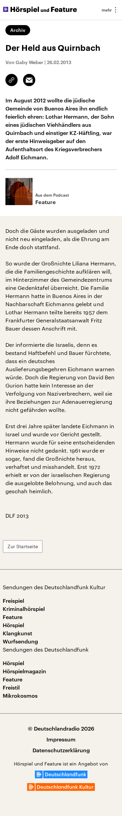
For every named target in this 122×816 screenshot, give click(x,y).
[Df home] (61, 776)
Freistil (11, 687)
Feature (12, 617)
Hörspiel (13, 625)
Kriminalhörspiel (24, 608)
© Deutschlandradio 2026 (61, 728)
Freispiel (13, 600)
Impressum (61, 739)
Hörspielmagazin (24, 671)
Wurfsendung (20, 641)
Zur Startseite (22, 546)
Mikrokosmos (20, 695)
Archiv (17, 30)
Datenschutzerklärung (61, 750)
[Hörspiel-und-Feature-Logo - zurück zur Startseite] (40, 9)
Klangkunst (17, 633)
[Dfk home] (61, 788)
